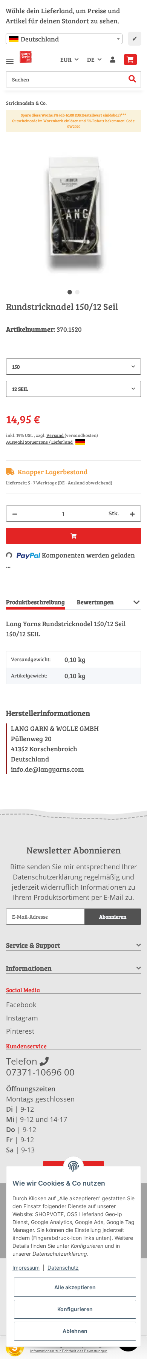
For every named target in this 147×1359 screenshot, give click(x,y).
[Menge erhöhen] (132, 513)
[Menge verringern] (14, 513)
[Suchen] (132, 79)
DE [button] (91, 59)
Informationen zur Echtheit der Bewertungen (68, 1351)
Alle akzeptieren (75, 1287)
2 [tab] (77, 292)
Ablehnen (75, 1331)
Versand (55, 435)
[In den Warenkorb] (12, 138)
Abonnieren (112, 916)
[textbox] (64, 39)
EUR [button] (66, 59)
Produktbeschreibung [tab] (35, 602)
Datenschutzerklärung (47, 876)
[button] (112, 59)
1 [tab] (69, 292)
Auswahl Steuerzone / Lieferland (40, 442)
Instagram (22, 1017)
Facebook (21, 1004)
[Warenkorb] (130, 59)
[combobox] (64, 39)
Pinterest (20, 1031)
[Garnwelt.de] (26, 57)
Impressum (26, 1267)
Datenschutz (63, 1267)
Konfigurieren (75, 1309)
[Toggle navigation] (10, 58)
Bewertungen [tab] (95, 602)
